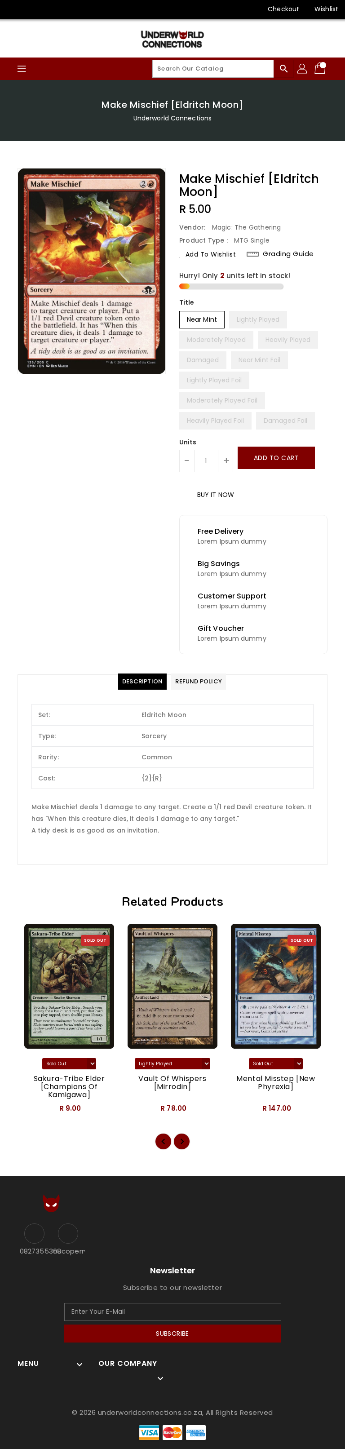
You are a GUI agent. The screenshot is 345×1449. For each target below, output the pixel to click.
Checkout (283, 8)
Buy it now (215, 494)
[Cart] (321, 69)
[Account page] (303, 69)
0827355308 (34, 1251)
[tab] (142, 682)
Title (187, 302)
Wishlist (326, 8)
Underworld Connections (172, 118)
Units (188, 442)
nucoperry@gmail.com (68, 1251)
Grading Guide (288, 253)
